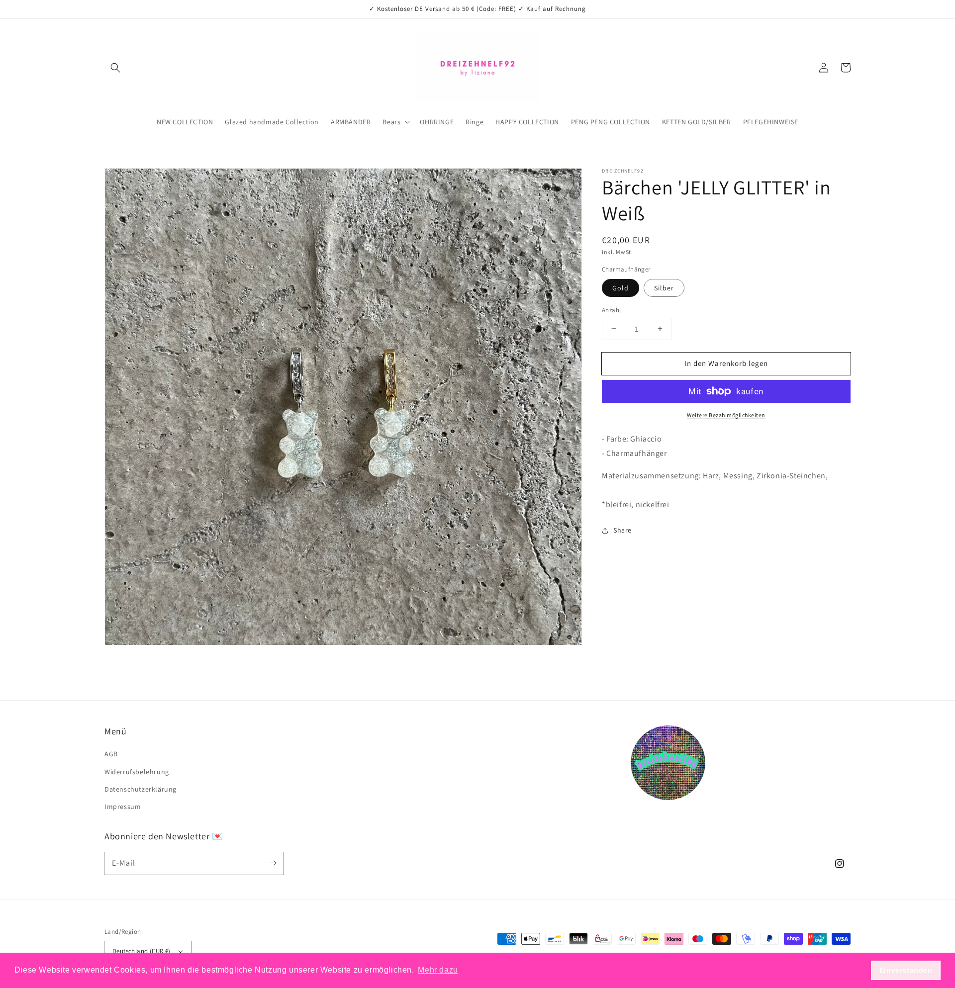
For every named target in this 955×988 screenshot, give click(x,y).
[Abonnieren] (273, 863)
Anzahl (611, 309)
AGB (111, 753)
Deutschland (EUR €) (141, 951)
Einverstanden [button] (906, 970)
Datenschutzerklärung (140, 789)
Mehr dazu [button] (438, 970)
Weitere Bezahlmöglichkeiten (726, 415)
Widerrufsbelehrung (136, 771)
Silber (664, 287)
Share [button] (622, 530)
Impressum (122, 806)
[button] (115, 68)
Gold (620, 287)
